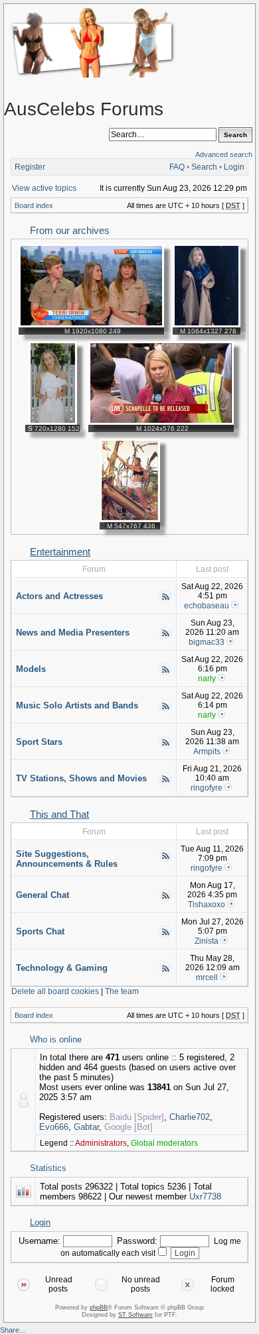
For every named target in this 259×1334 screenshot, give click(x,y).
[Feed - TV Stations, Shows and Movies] (165, 783)
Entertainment (60, 552)
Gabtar (86, 1127)
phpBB (99, 1307)
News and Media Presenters (73, 633)
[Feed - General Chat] (165, 899)
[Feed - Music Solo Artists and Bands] (165, 710)
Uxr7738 (205, 1196)
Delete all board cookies (55, 991)
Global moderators (164, 1143)
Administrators (101, 1143)
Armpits (206, 751)
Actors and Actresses (59, 596)
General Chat (42, 895)
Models (31, 669)
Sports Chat (40, 931)
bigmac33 (206, 642)
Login (234, 167)
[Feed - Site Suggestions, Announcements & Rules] (165, 859)
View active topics (44, 188)
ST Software (135, 1314)
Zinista (206, 941)
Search (204, 167)
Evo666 (53, 1127)
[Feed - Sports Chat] (165, 936)
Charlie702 (189, 1117)
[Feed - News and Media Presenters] (165, 637)
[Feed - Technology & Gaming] (165, 972)
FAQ (177, 167)
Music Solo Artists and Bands (77, 705)
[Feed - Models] (165, 673)
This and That (59, 814)
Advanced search (223, 154)
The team (122, 991)
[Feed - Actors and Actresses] (165, 600)
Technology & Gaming (62, 968)
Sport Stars (39, 742)
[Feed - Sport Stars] (165, 746)
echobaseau (206, 605)
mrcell (207, 977)
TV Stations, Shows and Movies (81, 778)
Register (30, 167)
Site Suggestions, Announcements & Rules (67, 859)
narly (207, 678)
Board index (34, 205)
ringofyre (206, 788)
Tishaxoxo (206, 904)
